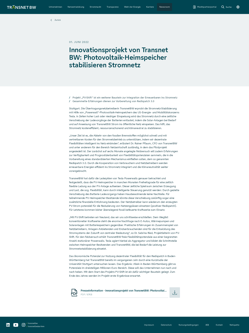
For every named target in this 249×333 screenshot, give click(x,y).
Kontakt (219, 325)
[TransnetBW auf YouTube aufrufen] (15, 325)
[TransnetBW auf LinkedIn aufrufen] (8, 325)
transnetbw (33, 323)
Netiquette (234, 325)
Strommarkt (95, 7)
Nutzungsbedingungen (189, 325)
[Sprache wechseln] (238, 7)
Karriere (150, 7)
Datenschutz (166, 325)
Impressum (149, 325)
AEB (207, 325)
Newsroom (164, 7)
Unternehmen (55, 7)
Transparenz (113, 7)
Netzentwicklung (76, 7)
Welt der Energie (132, 7)
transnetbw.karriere (36, 326)
